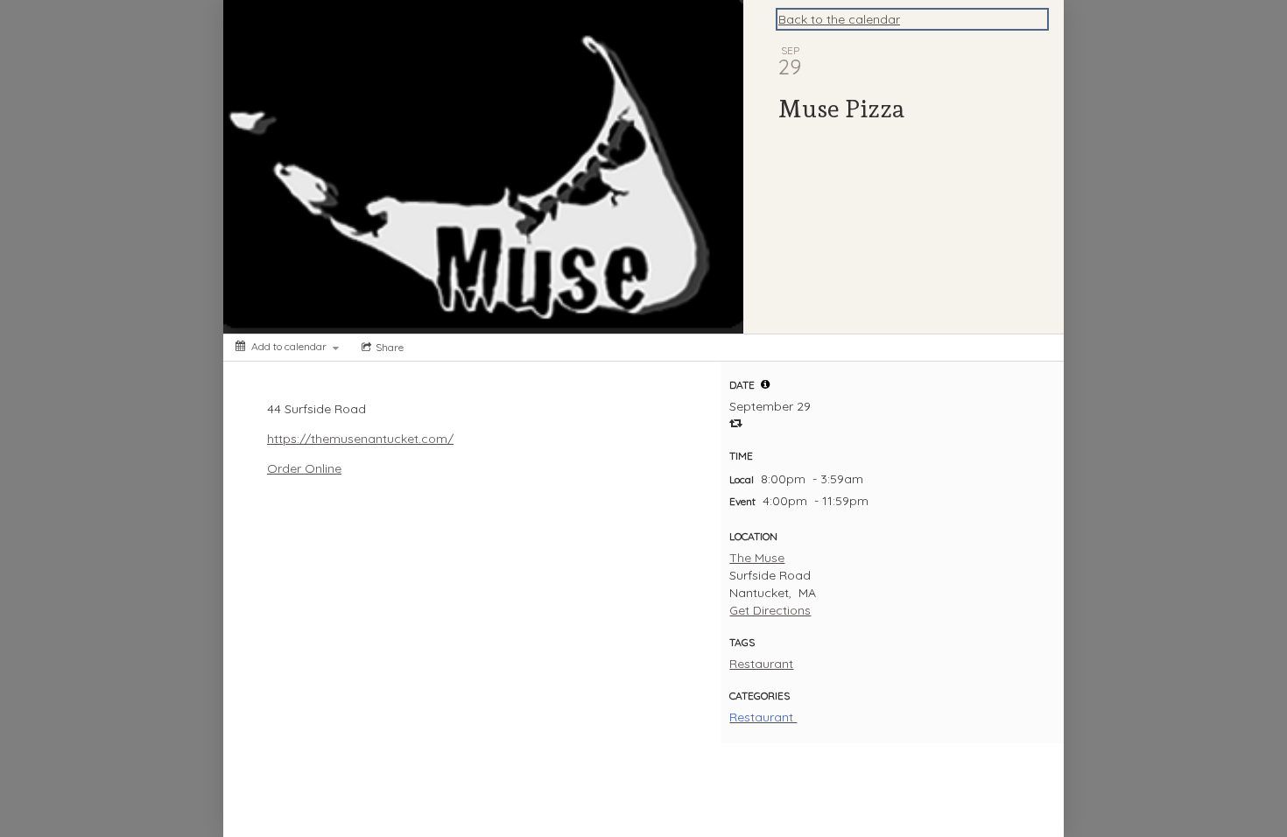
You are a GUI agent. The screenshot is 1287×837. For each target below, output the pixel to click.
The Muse (756, 558)
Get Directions (770, 610)
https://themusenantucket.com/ (360, 439)
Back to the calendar (839, 19)
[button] (765, 384)
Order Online (304, 468)
